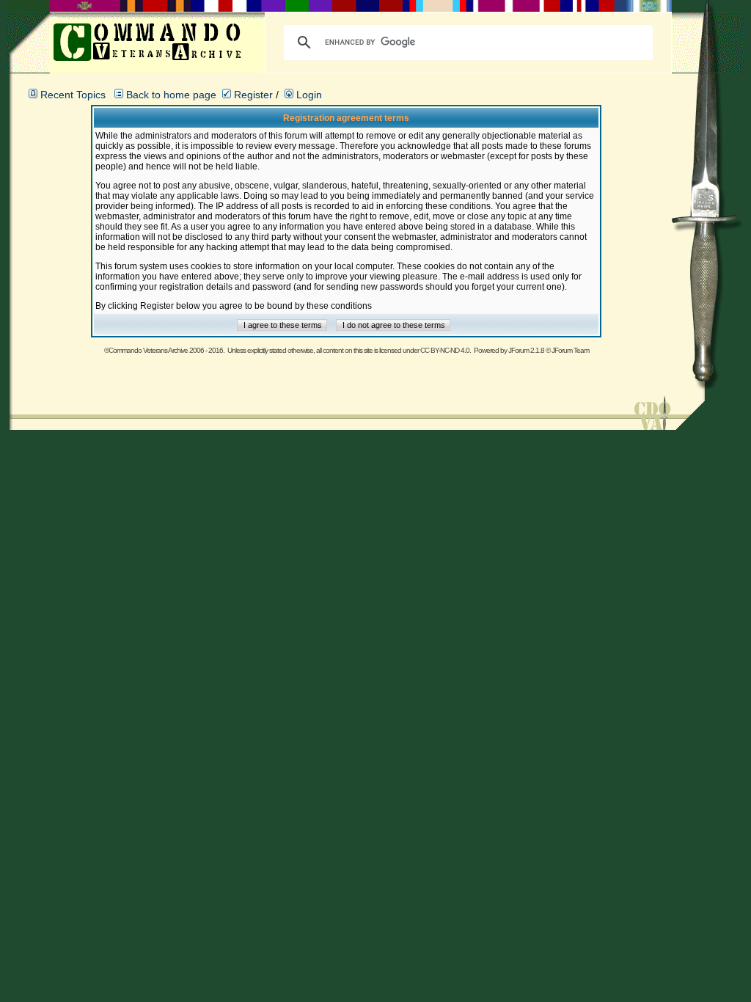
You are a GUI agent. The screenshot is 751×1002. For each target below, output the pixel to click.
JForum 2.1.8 (526, 350)
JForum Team (570, 350)
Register (252, 94)
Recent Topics (73, 94)
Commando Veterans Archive (148, 350)
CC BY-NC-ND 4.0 (444, 350)
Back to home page (171, 94)
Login (307, 94)
